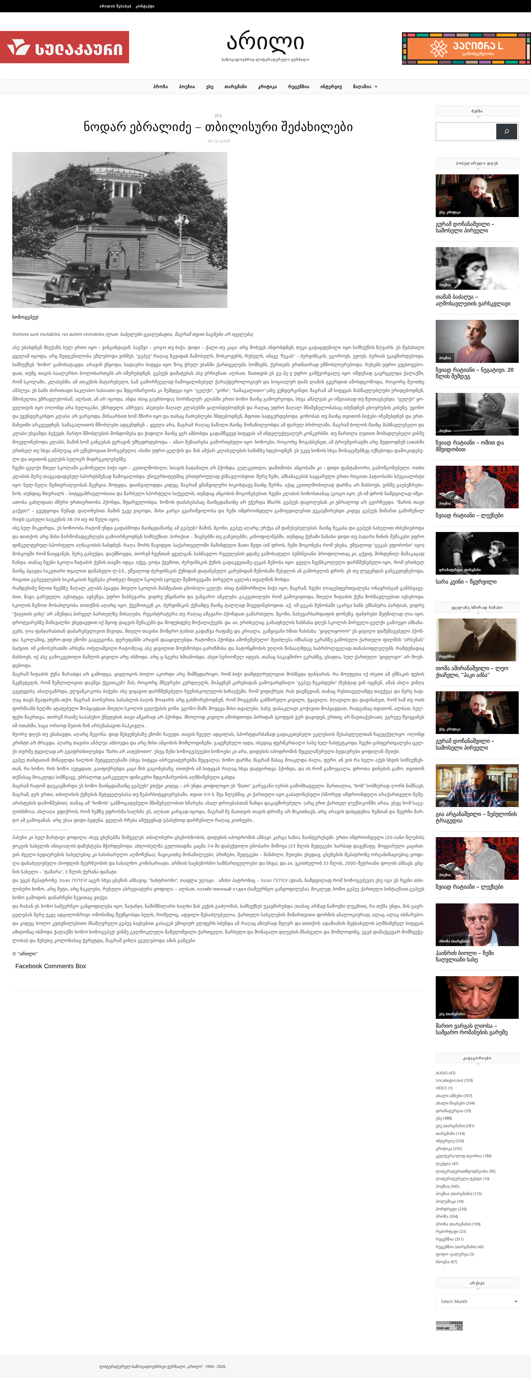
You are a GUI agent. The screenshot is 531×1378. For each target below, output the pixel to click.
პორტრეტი (446, 1209)
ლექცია (443, 1163)
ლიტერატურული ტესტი (459, 1178)
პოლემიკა (446, 1201)
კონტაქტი (145, 6)
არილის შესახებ (116, 6)
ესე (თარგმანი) (450, 1125)
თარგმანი (236, 86)
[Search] (506, 131)
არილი (265, 39)
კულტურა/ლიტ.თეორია (459, 1156)
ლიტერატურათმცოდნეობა (462, 1171)
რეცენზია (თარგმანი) (456, 1246)
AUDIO (442, 1073)
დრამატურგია (449, 1110)
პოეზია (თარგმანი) (454, 1193)
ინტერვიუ (331, 86)
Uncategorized (449, 1080)
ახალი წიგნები (450, 1103)
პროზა (160, 86)
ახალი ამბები (449, 1095)
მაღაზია (362, 86)
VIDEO (441, 1088)
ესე (210, 86)
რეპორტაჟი (447, 1231)
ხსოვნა (443, 1261)
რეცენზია (298, 86)
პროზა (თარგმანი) (453, 1224)
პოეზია (187, 86)
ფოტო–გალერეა (452, 1254)
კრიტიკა (267, 86)
